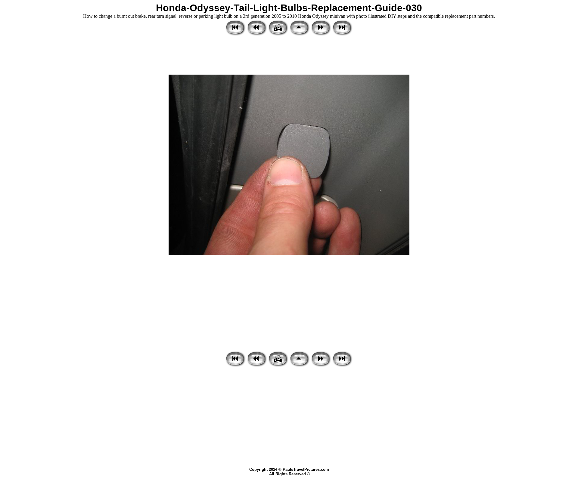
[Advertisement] (289, 55)
